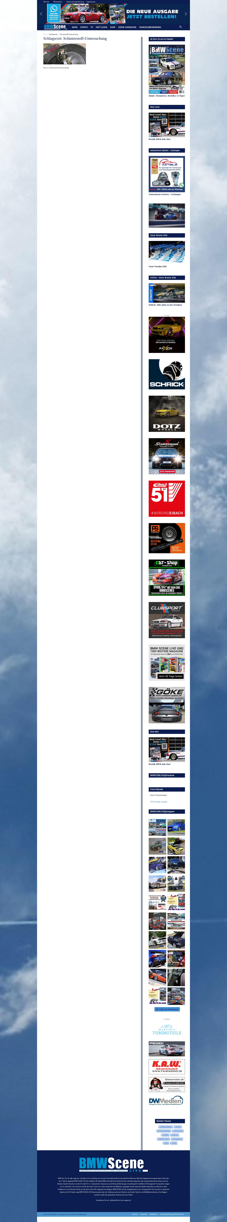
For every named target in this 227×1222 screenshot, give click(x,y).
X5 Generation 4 (177, 1139)
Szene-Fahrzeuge (127, 27)
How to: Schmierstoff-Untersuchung (56, 68)
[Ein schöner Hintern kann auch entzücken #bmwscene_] (157, 958)
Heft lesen (101, 27)
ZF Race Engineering (164, 1130)
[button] (113, 14)
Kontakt (135, 1214)
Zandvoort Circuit (164, 1139)
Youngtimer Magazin (165, 1126)
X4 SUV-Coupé (178, 1130)
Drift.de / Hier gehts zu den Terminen (165, 305)
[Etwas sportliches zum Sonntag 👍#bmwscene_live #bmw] (157, 940)
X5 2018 (178, 1126)
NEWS (75, 27)
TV (92, 27)
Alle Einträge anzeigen (158, 802)
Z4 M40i (165, 1134)
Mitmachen (57, 2)
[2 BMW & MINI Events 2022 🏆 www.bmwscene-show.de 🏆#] (176, 883)
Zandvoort (175, 1134)
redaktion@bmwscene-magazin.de (120, 1200)
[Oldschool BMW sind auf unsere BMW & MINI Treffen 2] (157, 846)
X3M (166, 1143)
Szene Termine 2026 (158, 266)
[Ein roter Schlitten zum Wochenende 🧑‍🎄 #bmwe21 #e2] (157, 977)
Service (46, 2)
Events (84, 27)
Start (45, 34)
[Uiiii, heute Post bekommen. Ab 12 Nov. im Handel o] (176, 996)
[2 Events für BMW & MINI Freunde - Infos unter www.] (176, 921)
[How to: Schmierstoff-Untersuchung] (64, 53)
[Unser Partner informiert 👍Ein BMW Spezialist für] (157, 883)
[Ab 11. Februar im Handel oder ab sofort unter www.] (157, 921)
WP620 (174, 1143)
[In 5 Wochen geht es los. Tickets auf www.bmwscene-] (157, 827)
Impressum (91, 2)
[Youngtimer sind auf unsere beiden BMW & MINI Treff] (176, 846)
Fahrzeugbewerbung (150, 27)
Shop (112, 27)
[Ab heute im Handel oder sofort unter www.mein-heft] (157, 996)
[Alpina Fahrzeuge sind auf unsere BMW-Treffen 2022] (157, 865)
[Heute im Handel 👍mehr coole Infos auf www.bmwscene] (176, 902)
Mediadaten (154, 1214)
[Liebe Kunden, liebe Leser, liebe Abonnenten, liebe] (176, 958)
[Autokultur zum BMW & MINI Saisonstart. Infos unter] (157, 902)
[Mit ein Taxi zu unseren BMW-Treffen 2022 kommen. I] (176, 827)
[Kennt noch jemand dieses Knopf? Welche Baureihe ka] (176, 977)
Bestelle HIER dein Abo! (160, 139)
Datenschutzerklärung (75, 2)
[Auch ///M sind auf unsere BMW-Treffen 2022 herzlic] (176, 865)
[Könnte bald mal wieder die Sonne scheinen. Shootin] (176, 940)
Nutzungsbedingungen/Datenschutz (172, 1214)
